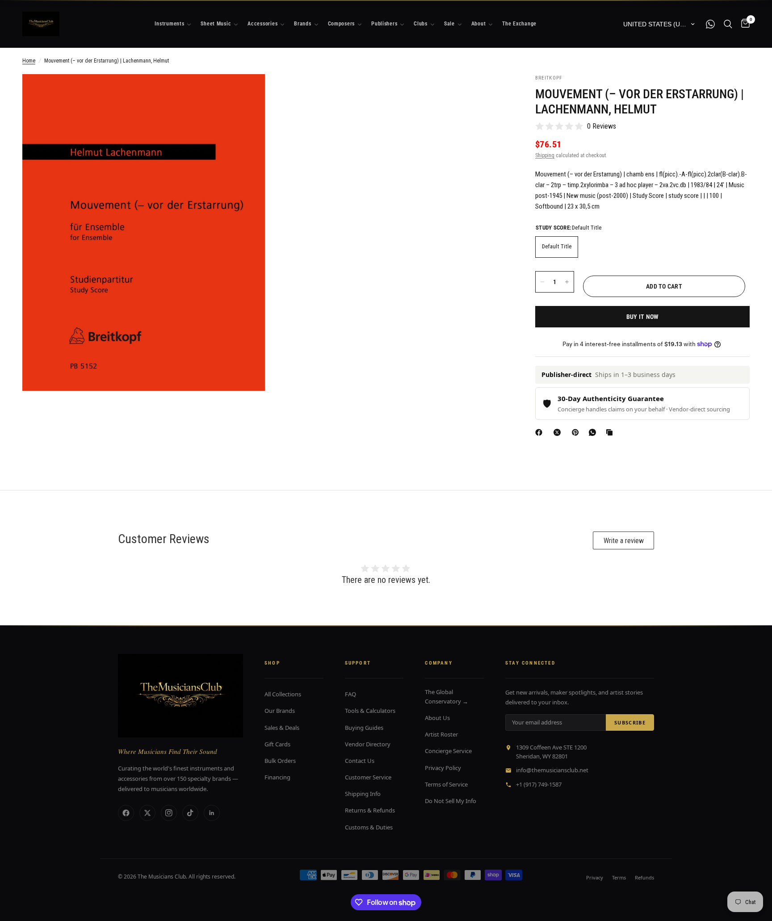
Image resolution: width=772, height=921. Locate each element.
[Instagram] (169, 813)
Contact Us (359, 761)
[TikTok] (190, 813)
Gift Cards (277, 744)
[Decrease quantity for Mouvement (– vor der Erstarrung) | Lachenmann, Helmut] (542, 282)
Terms (619, 877)
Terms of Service (446, 784)
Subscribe (630, 722)
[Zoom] (246, 92)
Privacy (594, 877)
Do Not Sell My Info (450, 801)
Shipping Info (363, 794)
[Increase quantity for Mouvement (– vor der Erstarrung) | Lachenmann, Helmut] (567, 282)
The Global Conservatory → (446, 696)
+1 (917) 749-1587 (539, 784)
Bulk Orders (280, 761)
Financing (277, 777)
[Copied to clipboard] (611, 432)
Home (28, 61)
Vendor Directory (367, 744)
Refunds (644, 877)
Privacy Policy (443, 768)
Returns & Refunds (370, 810)
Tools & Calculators (370, 711)
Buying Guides (364, 728)
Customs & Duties (369, 827)
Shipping (544, 155)
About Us (437, 718)
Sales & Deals (281, 728)
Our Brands (279, 711)
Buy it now (642, 316)
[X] (559, 432)
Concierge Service (448, 751)
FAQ (350, 694)
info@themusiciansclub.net (552, 770)
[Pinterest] (577, 432)
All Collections (282, 694)
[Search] (728, 24)
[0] (743, 24)
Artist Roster (441, 734)
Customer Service (368, 777)
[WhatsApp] (594, 432)
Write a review (624, 540)
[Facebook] (540, 432)
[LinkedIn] (212, 813)
